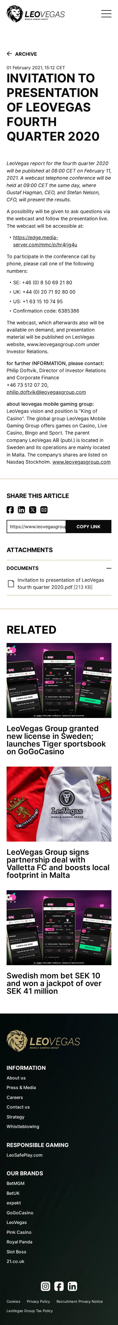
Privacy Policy (38, 1301)
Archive (26, 54)
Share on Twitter (32, 509)
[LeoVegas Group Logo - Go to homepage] (43, 1041)
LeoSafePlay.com (25, 1155)
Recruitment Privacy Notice (80, 1301)
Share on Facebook (10, 509)
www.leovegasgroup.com (81, 462)
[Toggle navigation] (106, 13)
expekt (14, 1203)
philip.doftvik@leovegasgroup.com (46, 392)
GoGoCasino (20, 1212)
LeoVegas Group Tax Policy (30, 1311)
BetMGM (15, 1183)
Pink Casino (19, 1232)
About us (16, 1078)
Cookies (13, 1301)
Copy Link (88, 526)
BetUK (13, 1193)
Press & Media (21, 1087)
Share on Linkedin (21, 509)
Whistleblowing (23, 1126)
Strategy (15, 1117)
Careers (15, 1097)
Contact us (18, 1107)
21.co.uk (15, 1261)
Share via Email (43, 509)
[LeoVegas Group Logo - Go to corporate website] (36, 14)
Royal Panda (19, 1242)
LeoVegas (17, 1222)
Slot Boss (16, 1251)
